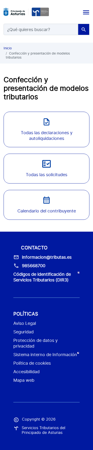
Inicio (8, 48)
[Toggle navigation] (85, 12)
